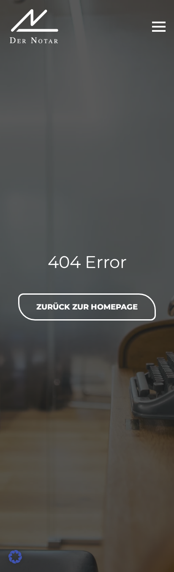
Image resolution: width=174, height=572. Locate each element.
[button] (15, 557)
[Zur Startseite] (33, 26)
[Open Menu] (159, 26)
